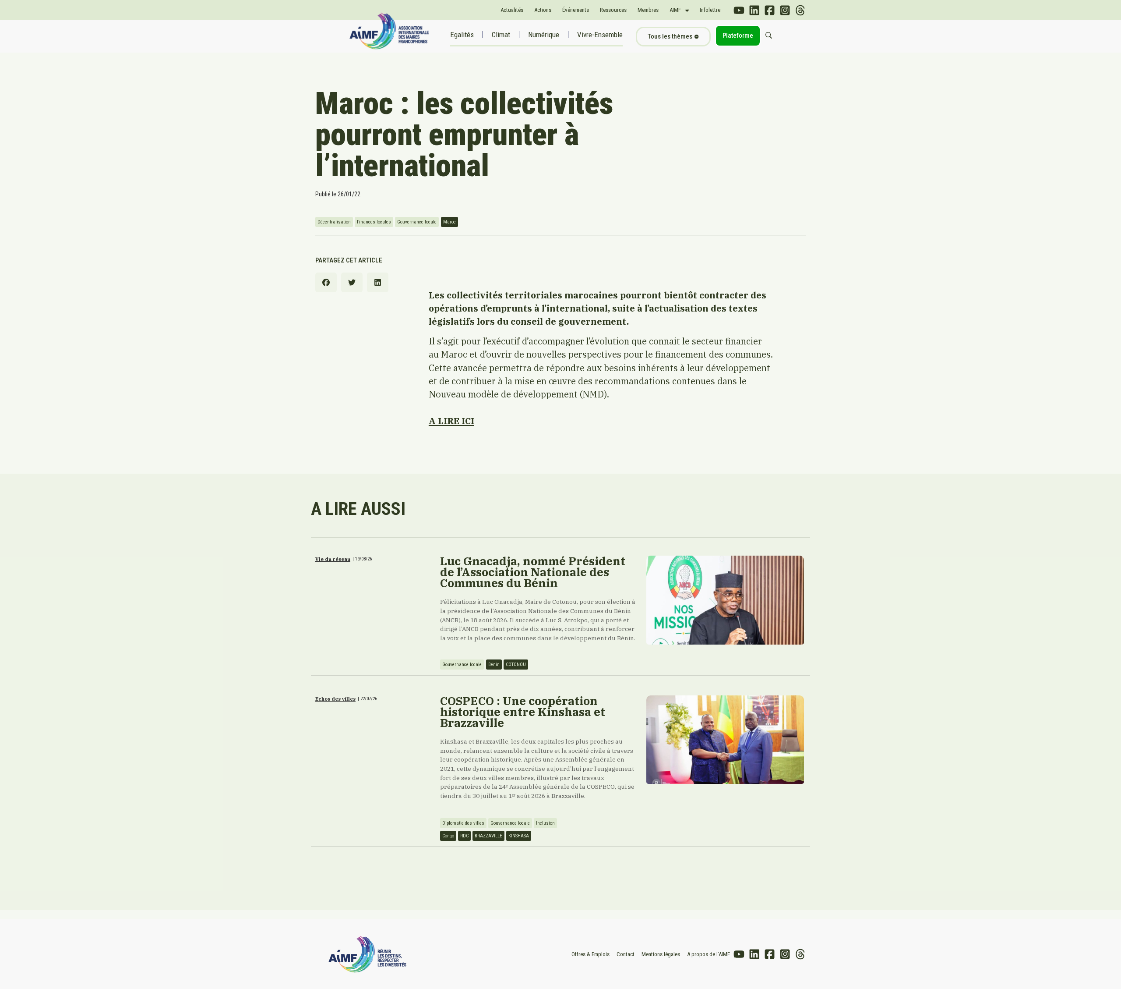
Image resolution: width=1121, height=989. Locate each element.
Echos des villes (335, 699)
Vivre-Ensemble (600, 34)
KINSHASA (518, 836)
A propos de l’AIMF (708, 954)
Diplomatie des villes (463, 823)
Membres (648, 10)
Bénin (494, 664)
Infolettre (710, 10)
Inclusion (545, 823)
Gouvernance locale (417, 222)
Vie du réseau (332, 559)
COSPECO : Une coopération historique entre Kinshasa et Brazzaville (522, 711)
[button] (326, 282)
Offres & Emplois (590, 954)
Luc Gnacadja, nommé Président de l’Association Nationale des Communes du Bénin (532, 571)
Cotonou (516, 664)
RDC (464, 836)
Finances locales (374, 222)
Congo (448, 836)
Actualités (512, 10)
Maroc (449, 222)
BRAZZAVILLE (488, 836)
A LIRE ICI (451, 421)
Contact (626, 954)
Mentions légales (661, 954)
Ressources (613, 10)
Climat (501, 34)
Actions (542, 10)
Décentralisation (334, 222)
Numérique (543, 34)
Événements (575, 10)
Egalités (462, 34)
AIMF (675, 10)
